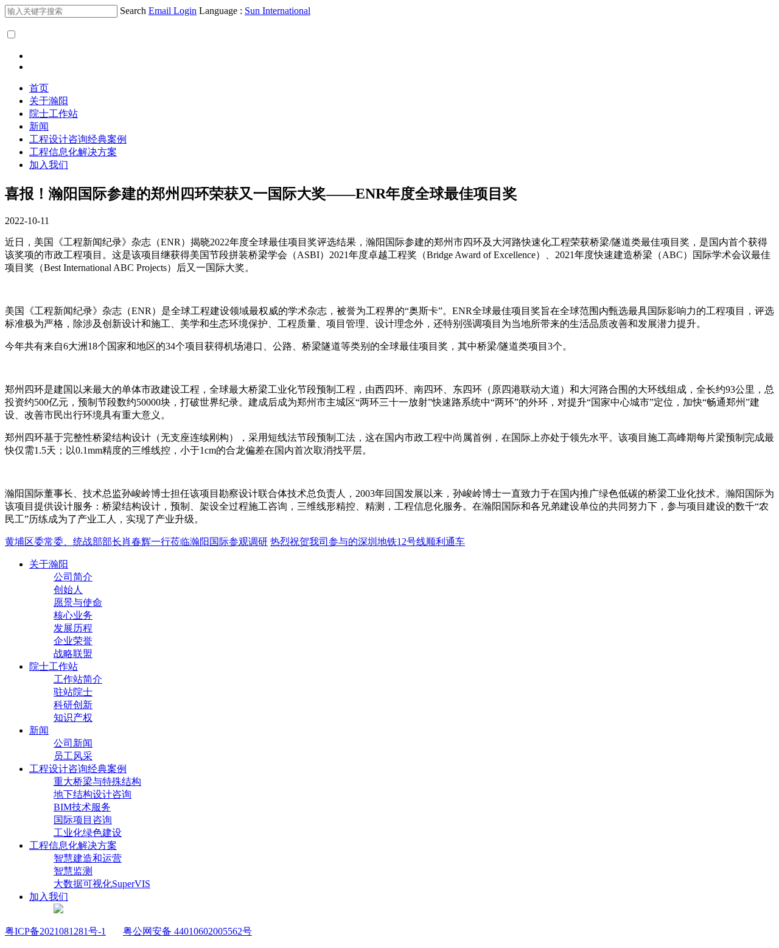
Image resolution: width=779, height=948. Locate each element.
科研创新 (73, 705)
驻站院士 (73, 692)
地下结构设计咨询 (92, 794)
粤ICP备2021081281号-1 (55, 931)
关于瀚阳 (48, 101)
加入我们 (48, 165)
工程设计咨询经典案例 (78, 139)
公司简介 (73, 577)
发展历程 (73, 628)
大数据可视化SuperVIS (102, 884)
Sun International (277, 10)
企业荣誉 (73, 641)
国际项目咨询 (83, 820)
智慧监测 (73, 871)
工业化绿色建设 (88, 832)
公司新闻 (73, 743)
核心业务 (73, 615)
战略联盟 (73, 653)
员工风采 (73, 756)
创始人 (68, 590)
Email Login (172, 10)
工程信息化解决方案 (73, 152)
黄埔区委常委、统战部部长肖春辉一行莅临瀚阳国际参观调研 (136, 541)
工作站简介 (78, 679)
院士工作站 (53, 113)
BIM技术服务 (82, 807)
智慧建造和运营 (88, 858)
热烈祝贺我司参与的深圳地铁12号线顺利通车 (367, 541)
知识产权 (73, 717)
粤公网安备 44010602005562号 (187, 931)
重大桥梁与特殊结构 (97, 781)
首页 (39, 88)
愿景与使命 (78, 602)
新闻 (39, 126)
